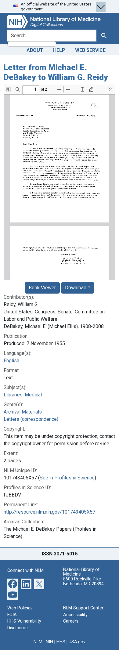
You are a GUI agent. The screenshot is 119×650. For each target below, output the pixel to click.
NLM (38, 642)
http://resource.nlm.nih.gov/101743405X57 (49, 512)
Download (75, 288)
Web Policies (20, 608)
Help (59, 50)
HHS (60, 642)
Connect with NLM (25, 570)
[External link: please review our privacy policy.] (12, 584)
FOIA (12, 614)
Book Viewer (42, 288)
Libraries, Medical (23, 395)
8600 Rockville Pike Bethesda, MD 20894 (83, 581)
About (35, 50)
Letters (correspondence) (31, 419)
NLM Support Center (83, 608)
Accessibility (75, 614)
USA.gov (77, 642)
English (11, 360)
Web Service (90, 50)
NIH (49, 642)
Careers (70, 621)
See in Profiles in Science (67, 478)
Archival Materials (23, 412)
